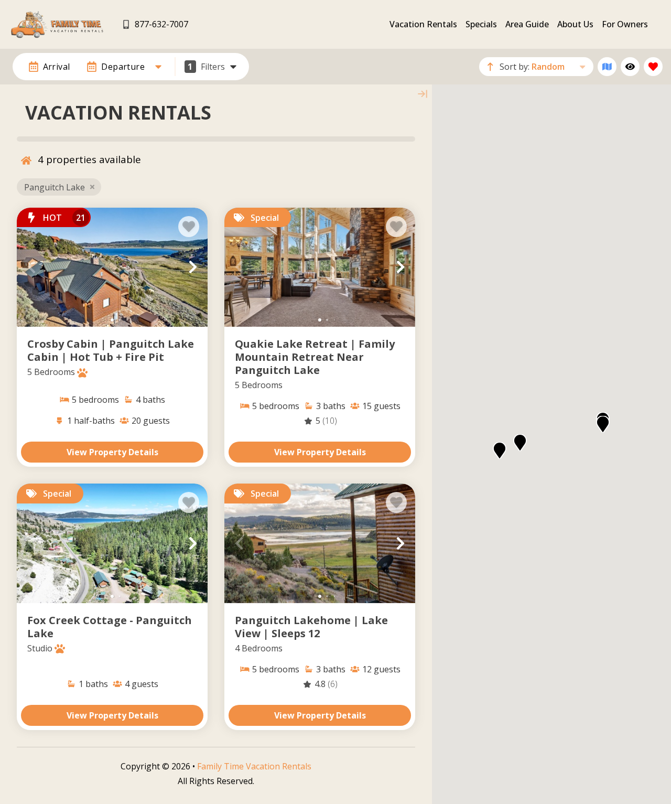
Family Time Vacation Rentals (254, 766)
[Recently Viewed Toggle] (630, 66)
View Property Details (112, 452)
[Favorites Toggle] (653, 66)
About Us (575, 24)
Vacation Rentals (423, 24)
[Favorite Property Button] (188, 226)
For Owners (625, 24)
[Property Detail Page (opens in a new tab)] (112, 267)
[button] (31, 266)
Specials (481, 24)
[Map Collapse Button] (422, 93)
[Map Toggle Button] (607, 66)
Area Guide (527, 24)
